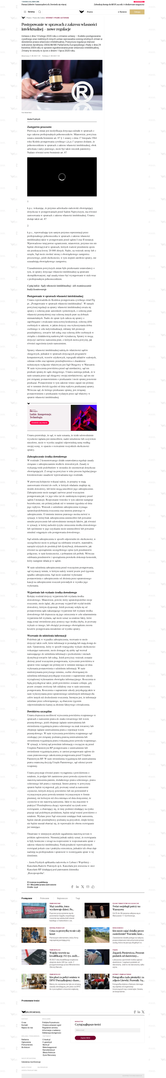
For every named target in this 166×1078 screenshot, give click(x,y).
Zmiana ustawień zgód (51, 1025)
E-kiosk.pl (46, 1040)
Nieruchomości (118, 928)
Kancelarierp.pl (49, 1050)
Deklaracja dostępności (51, 1033)
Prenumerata (27, 1045)
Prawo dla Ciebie (38, 18)
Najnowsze (62, 898)
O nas (24, 1022)
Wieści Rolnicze (49, 1052)
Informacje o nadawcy (51, 1030)
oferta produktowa (29, 1070)
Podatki (115, 950)
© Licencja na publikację (37, 882)
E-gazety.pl (47, 1042)
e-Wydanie (122, 12)
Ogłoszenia (26, 1042)
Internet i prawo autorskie (57, 18)
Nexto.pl (46, 1045)
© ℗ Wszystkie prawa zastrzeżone (41, 885)
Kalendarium (43, 1067)
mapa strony (27, 1067)
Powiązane (27, 898)
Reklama (25, 1040)
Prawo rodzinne (55, 903)
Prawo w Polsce (55, 950)
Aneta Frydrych (33, 119)
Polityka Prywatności (50, 1022)
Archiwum (26, 1047)
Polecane (44, 898)
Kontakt (25, 1025)
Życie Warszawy (49, 1055)
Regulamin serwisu (50, 1028)
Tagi (78, 898)
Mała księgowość (50, 1047)
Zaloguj (137, 12)
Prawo (90, 12)
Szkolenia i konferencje (31, 1062)
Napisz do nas (27, 1028)
